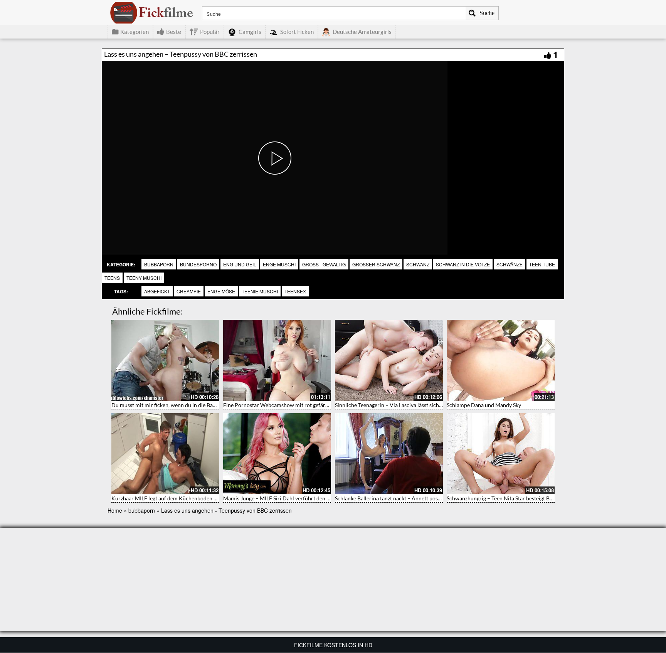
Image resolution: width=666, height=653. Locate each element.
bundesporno (198, 264)
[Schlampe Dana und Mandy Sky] (501, 360)
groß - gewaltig (324, 264)
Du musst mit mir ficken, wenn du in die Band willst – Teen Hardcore (192, 405)
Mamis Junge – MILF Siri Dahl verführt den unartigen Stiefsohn (298, 498)
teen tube (542, 264)
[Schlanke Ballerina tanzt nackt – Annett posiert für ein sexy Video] (389, 453)
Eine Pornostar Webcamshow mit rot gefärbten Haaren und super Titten (309, 405)
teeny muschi (143, 277)
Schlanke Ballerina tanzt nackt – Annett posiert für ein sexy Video (412, 498)
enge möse (221, 291)
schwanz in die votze (463, 264)
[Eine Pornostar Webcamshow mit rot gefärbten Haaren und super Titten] (277, 360)
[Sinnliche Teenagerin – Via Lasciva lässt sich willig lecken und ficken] (389, 360)
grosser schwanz (376, 264)
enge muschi (279, 264)
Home (115, 510)
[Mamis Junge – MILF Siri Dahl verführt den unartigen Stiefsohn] (277, 453)
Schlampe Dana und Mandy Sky (484, 405)
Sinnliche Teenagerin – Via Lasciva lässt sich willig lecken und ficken (415, 405)
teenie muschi (260, 291)
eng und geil (239, 264)
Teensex (295, 291)
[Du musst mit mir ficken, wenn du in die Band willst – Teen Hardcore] (165, 360)
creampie (189, 291)
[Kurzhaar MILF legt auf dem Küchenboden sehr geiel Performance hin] (165, 453)
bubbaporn (158, 264)
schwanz (417, 264)
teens (112, 277)
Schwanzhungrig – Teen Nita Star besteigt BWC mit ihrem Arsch (523, 498)
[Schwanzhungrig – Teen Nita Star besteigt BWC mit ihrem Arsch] (501, 453)
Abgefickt (157, 291)
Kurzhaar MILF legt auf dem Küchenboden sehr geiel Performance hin (194, 498)
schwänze (509, 264)
